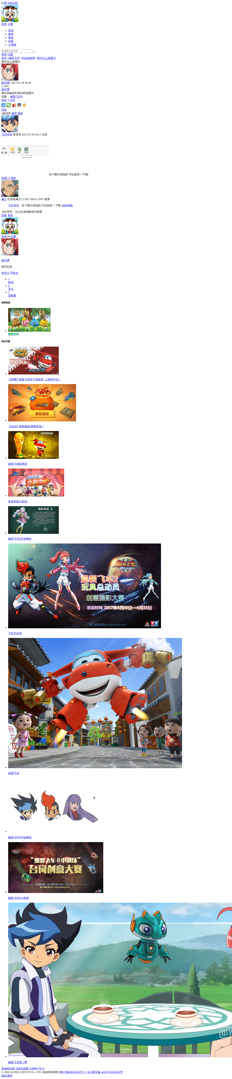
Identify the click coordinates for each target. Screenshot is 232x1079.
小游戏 (12, 44)
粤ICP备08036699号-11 (72, 1072)
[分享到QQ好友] (19, 105)
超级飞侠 (28, 1068)
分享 (12, 100)
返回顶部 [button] (6, 1075)
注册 (10, 24)
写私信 (14, 272)
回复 (4, 109)
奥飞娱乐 (17, 1068)
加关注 (5, 272)
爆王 (4, 199)
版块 (11, 34)
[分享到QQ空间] (24, 105)
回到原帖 (67, 205)
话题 (11, 41)
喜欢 (11, 37)
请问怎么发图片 (46, 58)
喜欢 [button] (5, 100)
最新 (20, 113)
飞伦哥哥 (6, 134)
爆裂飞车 (14, 58)
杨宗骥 (5, 82)
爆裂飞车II (16, 96)
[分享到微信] (9, 105)
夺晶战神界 (28, 58)
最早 (14, 113)
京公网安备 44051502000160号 (105, 1072)
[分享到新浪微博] (14, 105)
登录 (4, 24)
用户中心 (39, 1068)
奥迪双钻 (6, 1068)
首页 (11, 30)
